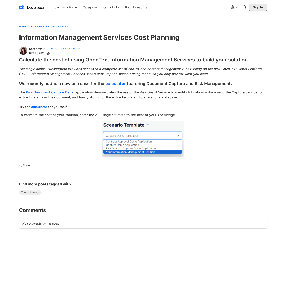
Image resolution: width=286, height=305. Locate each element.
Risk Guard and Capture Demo (50, 92)
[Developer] (32, 7)
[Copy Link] (48, 53)
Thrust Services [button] (30, 192)
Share (24, 166)
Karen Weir (37, 49)
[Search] (245, 7)
